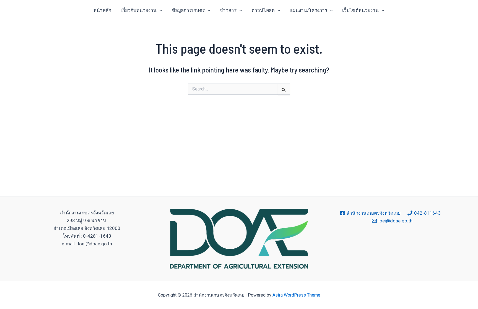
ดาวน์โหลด (263, 10)
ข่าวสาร (228, 10)
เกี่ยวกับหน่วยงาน (139, 10)
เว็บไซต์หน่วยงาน (360, 10)
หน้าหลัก (102, 10)
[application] (159, 10)
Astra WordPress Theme (296, 295)
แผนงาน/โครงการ (308, 10)
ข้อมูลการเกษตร (188, 10)
